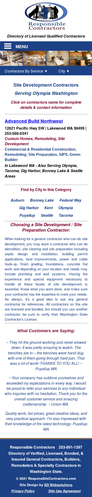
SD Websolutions (58, 484)
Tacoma (66, 215)
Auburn (17, 200)
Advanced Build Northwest (34, 121)
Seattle (47, 215)
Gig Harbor (29, 207)
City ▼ (61, 71)
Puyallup (27, 215)
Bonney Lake (42, 200)
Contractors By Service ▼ (26, 71)
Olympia (65, 207)
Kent (48, 207)
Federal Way (70, 200)
